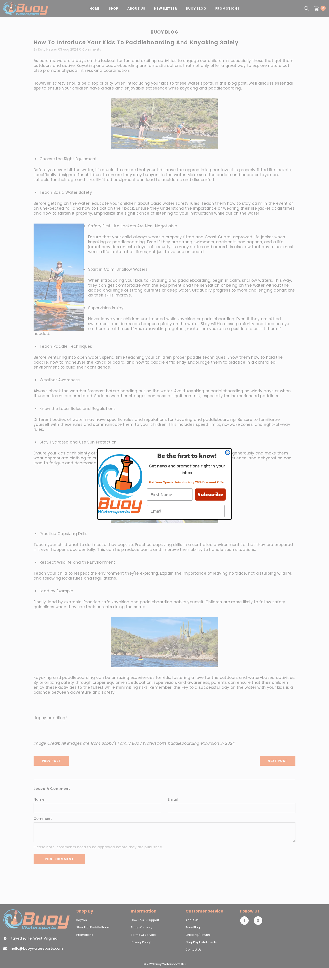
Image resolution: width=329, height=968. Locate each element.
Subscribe (210, 494)
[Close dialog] (227, 452)
